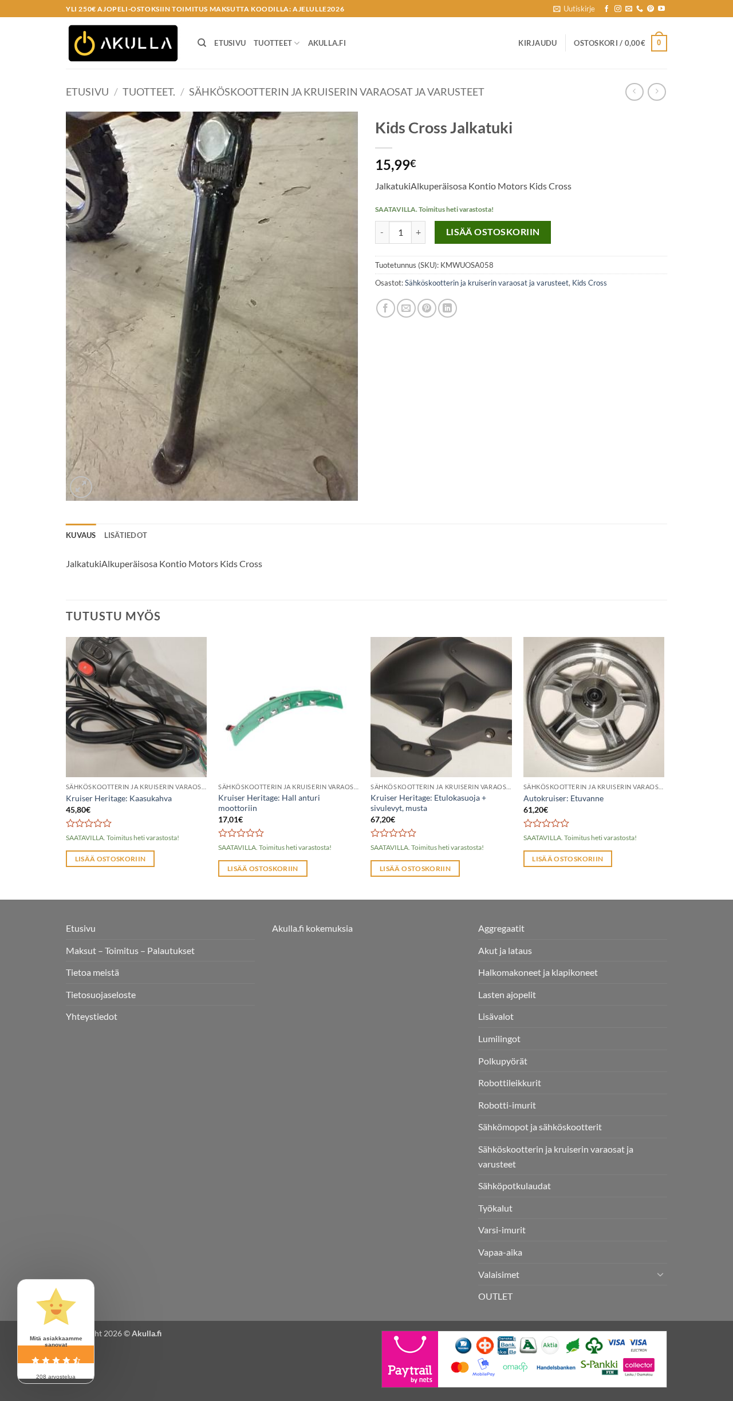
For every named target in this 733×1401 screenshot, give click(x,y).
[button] (574, 8)
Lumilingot (499, 1038)
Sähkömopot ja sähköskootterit (540, 1126)
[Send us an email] (628, 9)
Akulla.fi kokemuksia (312, 928)
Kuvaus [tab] (81, 535)
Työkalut (495, 1207)
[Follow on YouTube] (661, 9)
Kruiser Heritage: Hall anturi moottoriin (269, 803)
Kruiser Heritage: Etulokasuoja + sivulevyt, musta (428, 803)
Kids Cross (589, 282)
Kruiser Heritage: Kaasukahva (119, 798)
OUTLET (495, 1296)
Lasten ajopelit (507, 994)
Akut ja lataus (505, 950)
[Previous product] (656, 92)
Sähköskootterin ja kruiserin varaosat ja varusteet (336, 91)
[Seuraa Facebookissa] (606, 9)
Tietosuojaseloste (101, 994)
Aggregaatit (501, 928)
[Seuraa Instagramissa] (617, 9)
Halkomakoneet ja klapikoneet (538, 972)
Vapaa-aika (500, 1251)
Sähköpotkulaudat (514, 1185)
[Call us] (639, 9)
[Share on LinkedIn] (447, 308)
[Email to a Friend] (406, 308)
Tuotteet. (149, 91)
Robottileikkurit (509, 1082)
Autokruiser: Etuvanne (563, 798)
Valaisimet (498, 1274)
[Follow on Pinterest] (650, 9)
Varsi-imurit (502, 1229)
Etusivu (230, 43)
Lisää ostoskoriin (493, 232)
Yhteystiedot (91, 1016)
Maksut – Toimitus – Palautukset (130, 950)
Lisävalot (496, 1016)
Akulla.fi (327, 43)
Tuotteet (273, 43)
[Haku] (202, 43)
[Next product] (634, 92)
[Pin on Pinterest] (426, 308)
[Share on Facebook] (385, 308)
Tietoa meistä (92, 972)
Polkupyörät (502, 1060)
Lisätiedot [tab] (126, 535)
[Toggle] (660, 1274)
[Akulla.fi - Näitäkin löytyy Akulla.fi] (123, 43)
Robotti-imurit (507, 1104)
